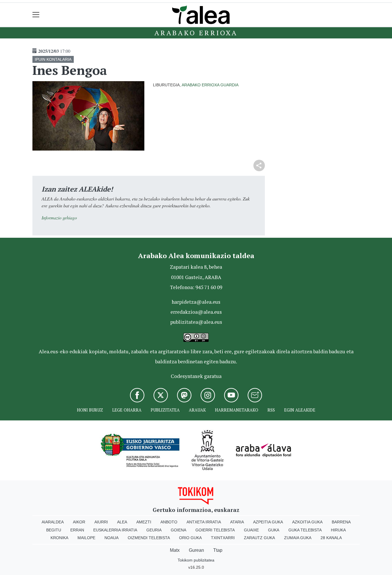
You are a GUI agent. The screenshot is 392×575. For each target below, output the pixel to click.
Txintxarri (223, 537)
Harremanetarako (236, 410)
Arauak (197, 410)
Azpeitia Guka (268, 522)
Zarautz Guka (259, 537)
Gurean (196, 550)
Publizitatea (165, 410)
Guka (273, 530)
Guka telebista (305, 530)
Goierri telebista (215, 530)
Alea (122, 522)
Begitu (53, 530)
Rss (271, 410)
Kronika (59, 537)
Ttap (217, 550)
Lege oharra (126, 410)
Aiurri (101, 522)
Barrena (341, 522)
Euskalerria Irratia (115, 530)
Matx (175, 550)
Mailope (86, 537)
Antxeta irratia (204, 522)
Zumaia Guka (297, 537)
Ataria (237, 522)
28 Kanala (331, 537)
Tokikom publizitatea (196, 560)
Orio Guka (190, 537)
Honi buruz (90, 410)
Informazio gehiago (59, 218)
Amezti (143, 522)
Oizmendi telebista (149, 537)
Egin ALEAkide (299, 410)
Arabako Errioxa (196, 32)
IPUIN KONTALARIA (53, 59)
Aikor (79, 522)
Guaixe (251, 530)
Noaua (111, 537)
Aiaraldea (53, 522)
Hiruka (338, 530)
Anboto (168, 522)
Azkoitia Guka (307, 522)
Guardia (229, 85)
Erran (77, 530)
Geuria (154, 530)
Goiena (178, 530)
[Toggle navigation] (36, 15)
